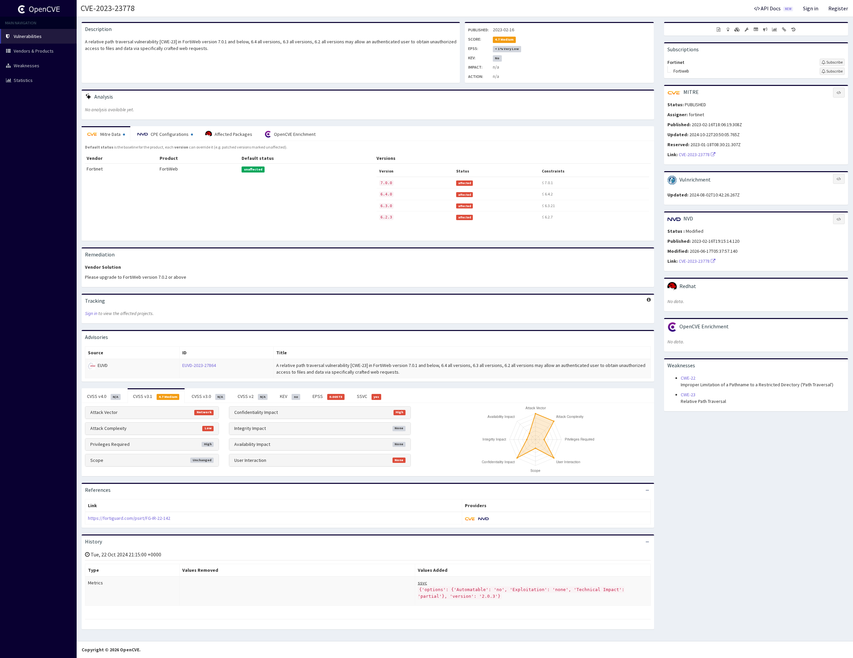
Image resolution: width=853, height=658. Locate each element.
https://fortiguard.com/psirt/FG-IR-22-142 (129, 518)
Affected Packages (233, 134)
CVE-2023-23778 (108, 8)
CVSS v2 (252, 396)
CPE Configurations (170, 134)
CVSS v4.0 (102, 396)
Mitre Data (110, 134)
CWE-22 (688, 378)
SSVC (368, 396)
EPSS (327, 396)
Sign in (810, 8)
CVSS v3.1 (155, 396)
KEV (289, 396)
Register (838, 8)
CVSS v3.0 (207, 396)
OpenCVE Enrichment (294, 134)
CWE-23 (688, 395)
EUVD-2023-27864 (199, 365)
